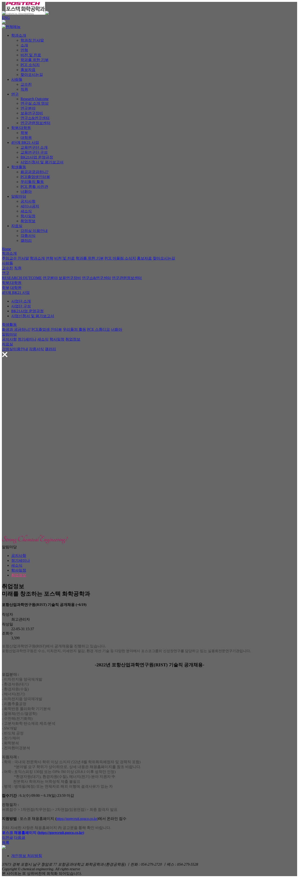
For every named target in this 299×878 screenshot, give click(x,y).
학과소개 (18, 35)
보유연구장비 (32, 113)
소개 (24, 45)
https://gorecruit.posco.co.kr (76, 819)
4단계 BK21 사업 (25, 142)
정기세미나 (27, 339)
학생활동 (18, 167)
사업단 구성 (21, 306)
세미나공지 (30, 206)
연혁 (24, 50)
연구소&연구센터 (35, 118)
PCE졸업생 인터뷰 (47, 329)
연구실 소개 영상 (35, 103)
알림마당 (18, 196)
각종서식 (28, 236)
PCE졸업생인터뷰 (35, 177)
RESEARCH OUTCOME (22, 278)
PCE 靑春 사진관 (34, 187)
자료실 (16, 226)
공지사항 (28, 201)
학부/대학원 (21, 128)
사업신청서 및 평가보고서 (42, 162)
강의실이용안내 (15, 349)
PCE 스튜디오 (98, 329)
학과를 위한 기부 (35, 60)
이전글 (7, 837)
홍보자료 (28, 70)
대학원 (26, 138)
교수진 (26, 84)
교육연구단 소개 (34, 147)
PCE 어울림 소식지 (120, 258)
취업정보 (28, 221)
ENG (6, 18)
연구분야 (28, 108)
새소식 (26, 211)
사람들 (16, 79)
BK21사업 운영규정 (37, 157)
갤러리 (26, 240)
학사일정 (28, 216)
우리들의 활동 (32, 182)
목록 (5, 842)
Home (6, 249)
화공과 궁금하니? (16, 329)
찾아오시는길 (32, 75)
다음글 (19, 837)
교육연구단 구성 (34, 152)
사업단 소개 (21, 301)
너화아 (26, 191)
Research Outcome (35, 99)
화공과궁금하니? (34, 172)
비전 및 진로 (31, 55)
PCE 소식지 (30, 65)
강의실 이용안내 (34, 231)
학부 (24, 133)
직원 (24, 89)
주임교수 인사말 (15, 258)
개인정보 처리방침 (26, 856)
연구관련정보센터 (35, 123)
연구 (15, 94)
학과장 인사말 (32, 40)
